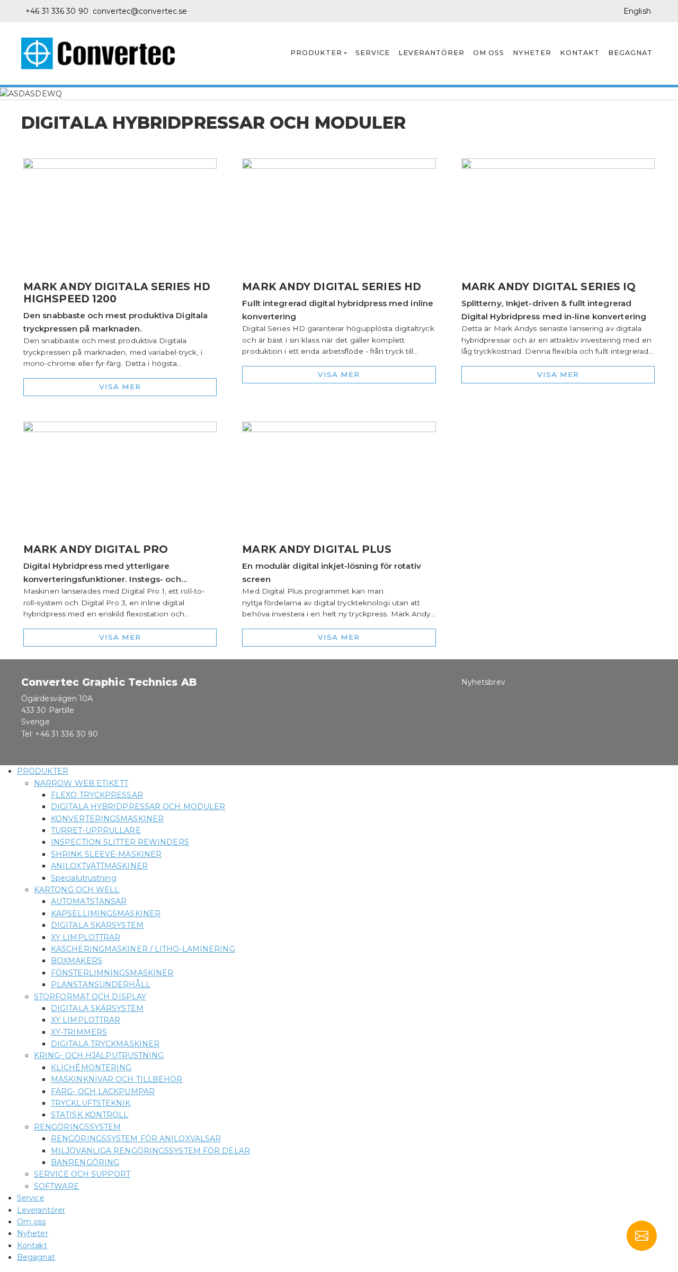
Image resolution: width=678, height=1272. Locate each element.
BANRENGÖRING (85, 1162)
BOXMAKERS (76, 960)
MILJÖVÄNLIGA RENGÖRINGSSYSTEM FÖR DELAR (150, 1150)
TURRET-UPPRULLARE (96, 830)
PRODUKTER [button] (316, 53)
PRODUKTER (42, 771)
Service (372, 53)
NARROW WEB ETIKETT (81, 783)
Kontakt (580, 53)
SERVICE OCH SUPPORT (82, 1174)
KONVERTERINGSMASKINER (107, 818)
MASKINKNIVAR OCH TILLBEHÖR (117, 1079)
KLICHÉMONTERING (91, 1067)
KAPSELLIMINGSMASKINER (105, 913)
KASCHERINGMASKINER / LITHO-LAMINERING (143, 949)
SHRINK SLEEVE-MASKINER (106, 854)
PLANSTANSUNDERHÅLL (100, 984)
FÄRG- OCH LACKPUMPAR (103, 1091)
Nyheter (532, 53)
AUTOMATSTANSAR (89, 901)
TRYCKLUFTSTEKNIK (91, 1103)
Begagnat (630, 53)
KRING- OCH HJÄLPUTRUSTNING (99, 1055)
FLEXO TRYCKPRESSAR (97, 795)
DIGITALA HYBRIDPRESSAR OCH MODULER (138, 806)
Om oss (488, 53)
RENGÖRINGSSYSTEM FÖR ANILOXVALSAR (136, 1138)
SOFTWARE (56, 1186)
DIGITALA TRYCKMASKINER (105, 1044)
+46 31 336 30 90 (56, 11)
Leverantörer (431, 53)
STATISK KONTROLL (90, 1114)
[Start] (102, 53)
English (637, 11)
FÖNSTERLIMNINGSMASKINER (112, 973)
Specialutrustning (84, 878)
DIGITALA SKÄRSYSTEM (97, 925)
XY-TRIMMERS (79, 1032)
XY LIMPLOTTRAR (85, 937)
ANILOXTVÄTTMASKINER (99, 866)
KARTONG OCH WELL (77, 889)
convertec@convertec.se (140, 11)
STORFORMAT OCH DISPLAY (90, 996)
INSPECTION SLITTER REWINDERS (120, 842)
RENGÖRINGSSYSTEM (77, 1127)
